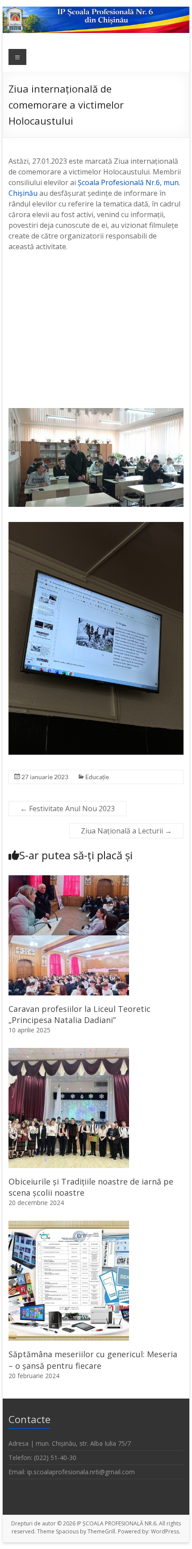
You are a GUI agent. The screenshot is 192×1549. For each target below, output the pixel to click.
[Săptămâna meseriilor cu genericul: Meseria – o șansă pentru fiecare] (68, 1225)
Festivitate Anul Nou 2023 (67, 808)
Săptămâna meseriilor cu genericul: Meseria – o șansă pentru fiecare (92, 1360)
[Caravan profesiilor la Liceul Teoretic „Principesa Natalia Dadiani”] (68, 880)
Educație (97, 777)
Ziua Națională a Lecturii (126, 831)
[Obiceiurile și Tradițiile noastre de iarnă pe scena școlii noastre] (68, 1052)
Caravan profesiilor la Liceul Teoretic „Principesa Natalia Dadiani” (79, 1014)
